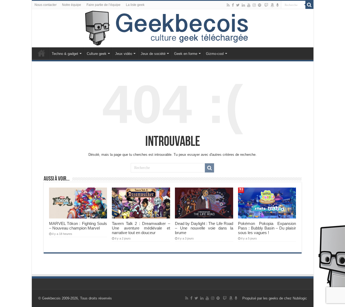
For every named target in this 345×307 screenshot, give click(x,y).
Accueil (41, 53)
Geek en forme (185, 54)
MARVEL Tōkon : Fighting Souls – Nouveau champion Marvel (78, 225)
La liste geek (135, 5)
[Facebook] (232, 5)
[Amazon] (272, 5)
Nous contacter (45, 5)
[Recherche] (309, 5)
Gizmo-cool (215, 54)
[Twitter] (238, 5)
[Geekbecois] (172, 28)
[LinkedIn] (243, 5)
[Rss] (228, 5)
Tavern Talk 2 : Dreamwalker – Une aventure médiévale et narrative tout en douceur (141, 228)
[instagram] (254, 5)
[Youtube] (249, 5)
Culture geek (96, 54)
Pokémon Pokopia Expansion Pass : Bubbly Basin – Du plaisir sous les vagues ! (267, 228)
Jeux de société (153, 54)
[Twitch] (266, 5)
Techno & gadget (65, 54)
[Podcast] (277, 5)
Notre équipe (71, 5)
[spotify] (259, 5)
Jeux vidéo (123, 54)
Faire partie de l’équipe (103, 5)
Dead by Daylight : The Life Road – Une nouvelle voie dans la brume (204, 228)
